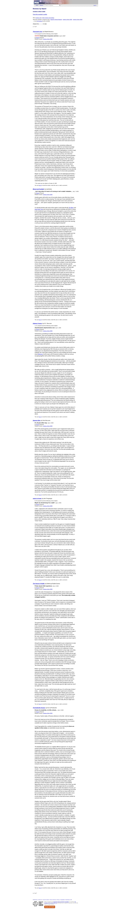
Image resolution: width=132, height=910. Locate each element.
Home (37, 5)
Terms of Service (53, 899)
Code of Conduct (46, 899)
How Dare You (39, 209)
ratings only (38, 17)
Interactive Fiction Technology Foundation (61, 901)
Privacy (58, 899)
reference (40, 354)
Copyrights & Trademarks (65, 899)
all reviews (39, 21)
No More (71, 207)
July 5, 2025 (58, 327)
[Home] (66, 2)
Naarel (37, 37)
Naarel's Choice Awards (56, 19)
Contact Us (40, 899)
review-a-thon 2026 (77, 19)
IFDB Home (35, 899)
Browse (41, 5)
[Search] (60, 5)
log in (40, 185)
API (71, 899)
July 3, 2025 (60, 710)
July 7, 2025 (76, 191)
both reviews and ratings (48, 17)
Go (45, 23)
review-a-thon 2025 (67, 19)
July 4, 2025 (58, 502)
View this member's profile (40, 14)
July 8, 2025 (62, 36)
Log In (95, 5)
